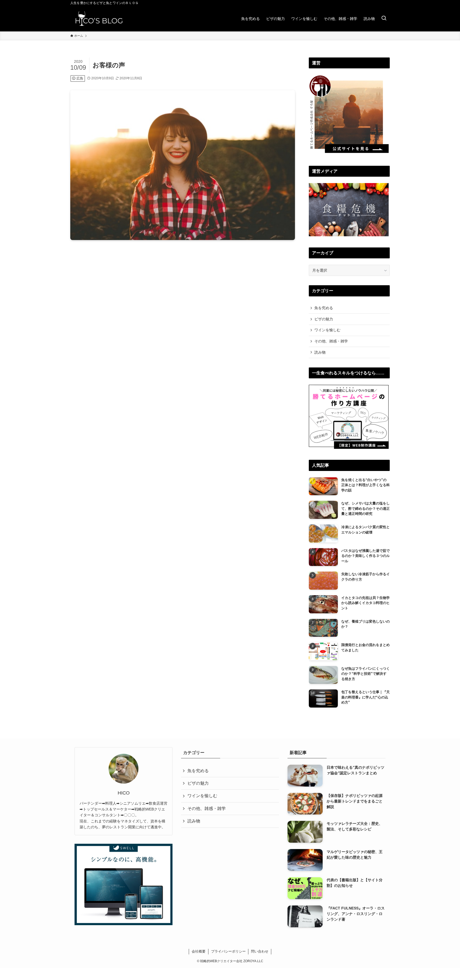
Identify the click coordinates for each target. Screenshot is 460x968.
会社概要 (199, 951)
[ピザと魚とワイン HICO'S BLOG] (99, 18)
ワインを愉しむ (327, 330)
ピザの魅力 (323, 319)
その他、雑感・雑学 (331, 341)
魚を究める (323, 308)
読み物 (320, 352)
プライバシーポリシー (228, 951)
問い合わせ (259, 951)
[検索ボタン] (384, 18)
